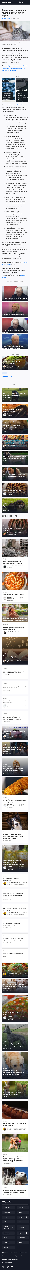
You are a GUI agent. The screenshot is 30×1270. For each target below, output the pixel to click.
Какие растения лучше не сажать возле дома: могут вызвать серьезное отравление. (14, 672)
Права (22, 1256)
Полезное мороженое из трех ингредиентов (11, 879)
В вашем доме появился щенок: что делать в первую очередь (14, 1191)
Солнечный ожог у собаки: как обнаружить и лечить (11, 924)
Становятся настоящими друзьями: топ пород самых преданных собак (13, 836)
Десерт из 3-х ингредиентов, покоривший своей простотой (14, 701)
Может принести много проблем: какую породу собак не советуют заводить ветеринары (14, 895)
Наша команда (24, 1252)
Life (11, 376)
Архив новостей (14, 1252)
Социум (3, 7)
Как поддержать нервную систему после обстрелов (12, 562)
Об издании (5, 1252)
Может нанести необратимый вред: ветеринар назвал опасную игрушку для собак (13, 1159)
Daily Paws (20, 105)
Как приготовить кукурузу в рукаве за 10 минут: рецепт (14, 909)
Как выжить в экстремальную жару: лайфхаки (14, 628)
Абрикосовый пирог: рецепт (13, 594)
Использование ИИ (7, 1262)
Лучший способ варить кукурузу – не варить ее (14, 801)
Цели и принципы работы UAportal (10, 1256)
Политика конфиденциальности (10, 1259)
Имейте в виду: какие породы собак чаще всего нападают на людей (14, 686)
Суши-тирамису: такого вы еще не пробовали (14, 1124)
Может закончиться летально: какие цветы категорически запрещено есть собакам (13, 955)
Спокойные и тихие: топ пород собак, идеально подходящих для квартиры (13, 939)
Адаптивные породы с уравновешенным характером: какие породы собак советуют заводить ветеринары (14, 717)
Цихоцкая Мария (6, 18)
